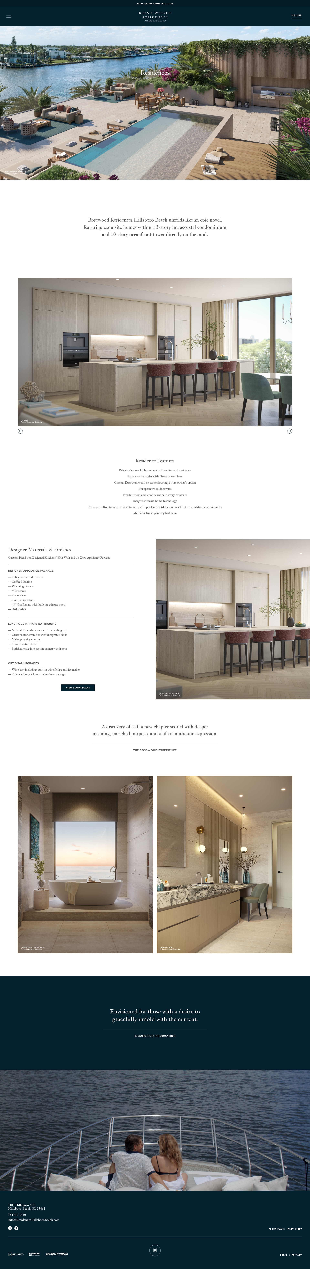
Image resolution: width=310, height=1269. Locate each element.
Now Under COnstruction (155, 4)
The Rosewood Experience (155, 750)
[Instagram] (10, 1228)
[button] (20, 431)
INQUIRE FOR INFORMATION (155, 1036)
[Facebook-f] (16, 1228)
